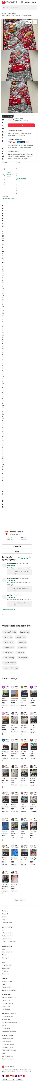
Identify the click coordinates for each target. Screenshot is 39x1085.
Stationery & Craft (7, 1047)
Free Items (5, 974)
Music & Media (6, 1041)
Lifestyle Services (7, 933)
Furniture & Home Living (9, 997)
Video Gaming (6, 1019)
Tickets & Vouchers (8, 1059)
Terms (13, 1071)
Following (5, 971)
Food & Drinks (6, 1006)
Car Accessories (7, 952)
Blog (3, 919)
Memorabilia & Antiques (9, 1050)
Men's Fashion (6, 987)
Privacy (18, 1071)
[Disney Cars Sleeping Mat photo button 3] (19, 97)
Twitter (4, 917)
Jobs (3, 930)
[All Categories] (22, 2)
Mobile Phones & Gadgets (9, 1022)
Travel (4, 1053)
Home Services (6, 939)
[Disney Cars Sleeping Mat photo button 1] (19, 34)
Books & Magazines (8, 1044)
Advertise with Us (6, 1071)
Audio (4, 1025)
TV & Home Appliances (9, 1031)
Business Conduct (26, 1071)
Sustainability (23, 1069)
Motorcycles (5, 958)
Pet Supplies (6, 1009)
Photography (6, 1028)
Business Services (7, 936)
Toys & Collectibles (7, 1038)
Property (4, 955)
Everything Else (6, 965)
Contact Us (12, 1069)
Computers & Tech (7, 1016)
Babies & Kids (6, 1000)
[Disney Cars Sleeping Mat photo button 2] (19, 65)
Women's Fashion (7, 981)
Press (17, 1069)
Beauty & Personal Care (9, 990)
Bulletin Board (6, 968)
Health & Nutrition (7, 1003)
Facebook (5, 914)
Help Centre (5, 1069)
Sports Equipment (7, 1056)
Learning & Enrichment (9, 941)
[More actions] (35, 22)
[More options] (2, 708)
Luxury (4, 984)
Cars (3, 949)
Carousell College (7, 922)
